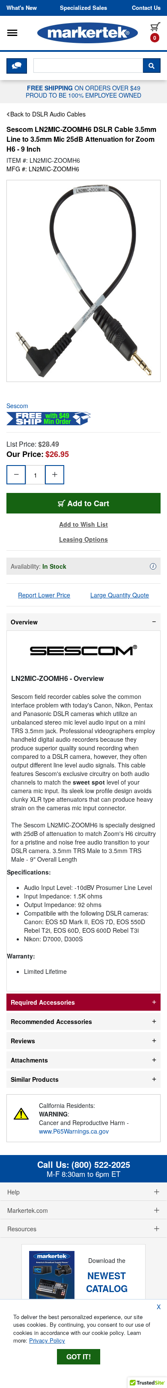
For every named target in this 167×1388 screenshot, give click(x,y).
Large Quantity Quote (119, 595)
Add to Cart (88, 503)
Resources (21, 1228)
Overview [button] (24, 622)
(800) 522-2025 (101, 1164)
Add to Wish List (83, 524)
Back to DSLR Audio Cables (48, 114)
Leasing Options (83, 539)
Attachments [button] (29, 1060)
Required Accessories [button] (43, 1002)
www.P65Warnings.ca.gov (74, 1131)
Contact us (146, 8)
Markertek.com (27, 1210)
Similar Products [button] (35, 1079)
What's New (21, 8)
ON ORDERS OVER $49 (83, 91)
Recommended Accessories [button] (51, 1021)
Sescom (17, 405)
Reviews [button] (23, 1040)
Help (13, 1192)
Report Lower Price (44, 595)
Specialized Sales (83, 8)
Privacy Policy (47, 1340)
